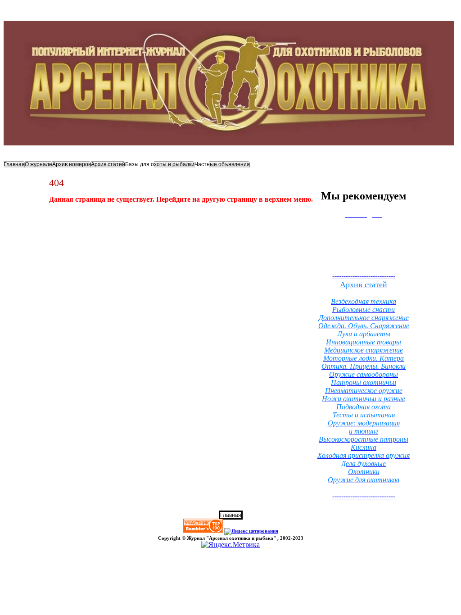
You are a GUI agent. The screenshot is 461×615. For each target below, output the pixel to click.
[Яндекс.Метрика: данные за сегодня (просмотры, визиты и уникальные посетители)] (230, 545)
